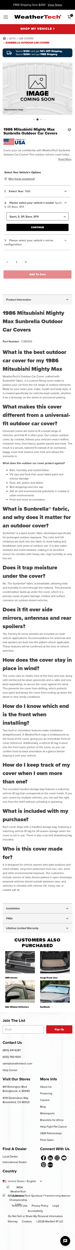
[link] (4, 38)
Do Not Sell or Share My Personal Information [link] (35, 1216)
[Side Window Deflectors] (20, 991)
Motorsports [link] (47, 1113)
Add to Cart (37, 274)
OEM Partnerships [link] (51, 1133)
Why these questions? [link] (21, 179)
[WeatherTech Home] (37, 16)
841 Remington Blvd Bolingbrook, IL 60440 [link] (16, 1089)
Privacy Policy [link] (40, 1206)
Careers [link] (45, 1100)
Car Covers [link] (26, 38)
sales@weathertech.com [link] (17, 1063)
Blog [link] (43, 1107)
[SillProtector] (20, 962)
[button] (34, 119)
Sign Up (59, 1029)
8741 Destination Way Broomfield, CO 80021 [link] (16, 1100)
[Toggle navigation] (5, 17)
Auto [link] (12, 38)
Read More (65, 159)
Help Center (10, 1070)
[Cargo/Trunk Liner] (55, 962)
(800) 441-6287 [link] (12, 1050)
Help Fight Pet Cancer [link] (53, 1127)
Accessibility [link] (35, 1211)
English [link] (31, 1181)
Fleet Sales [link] (47, 1140)
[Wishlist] (69, 130)
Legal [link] (55, 1206)
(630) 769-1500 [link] (12, 1057)
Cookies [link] (27, 1221)
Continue (37, 227)
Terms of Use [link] (19, 1206)
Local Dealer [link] (10, 1157)
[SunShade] (55, 991)
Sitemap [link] (13, 1221)
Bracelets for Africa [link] (51, 1120)
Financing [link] (46, 1093)
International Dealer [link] (15, 1162)
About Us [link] (45, 1087)
